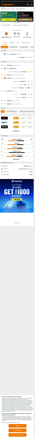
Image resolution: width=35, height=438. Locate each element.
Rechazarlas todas (17, 430)
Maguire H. (9, 100)
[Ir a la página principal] (9, 5)
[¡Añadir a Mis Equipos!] (1, 33)
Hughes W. (16, 81)
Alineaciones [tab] (24, 47)
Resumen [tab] (4, 47)
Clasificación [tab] (26, 42)
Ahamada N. (24, 94)
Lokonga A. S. (23, 81)
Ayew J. (21, 84)
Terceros (13, 411)
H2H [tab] (18, 42)
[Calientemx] (4, 118)
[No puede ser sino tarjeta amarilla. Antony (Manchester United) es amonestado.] (5, 75)
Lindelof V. (9, 104)
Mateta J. (24, 97)
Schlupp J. (18, 97)
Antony (15, 91)
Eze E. (25, 84)
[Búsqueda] (27, 4)
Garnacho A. (10, 65)
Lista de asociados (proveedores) (10, 422)
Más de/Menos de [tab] (12, 111)
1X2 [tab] (3, 111)
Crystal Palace (27, 37)
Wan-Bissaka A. (17, 104)
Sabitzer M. (10, 91)
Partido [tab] (4, 42)
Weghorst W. (17, 65)
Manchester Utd (6, 37)
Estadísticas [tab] (13, 47)
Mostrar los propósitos (17, 434)
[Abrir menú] (31, 4)
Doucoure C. (15, 88)
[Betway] (4, 126)
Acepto (17, 425)
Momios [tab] (12, 42)
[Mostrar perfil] (6, 33)
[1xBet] (4, 122)
